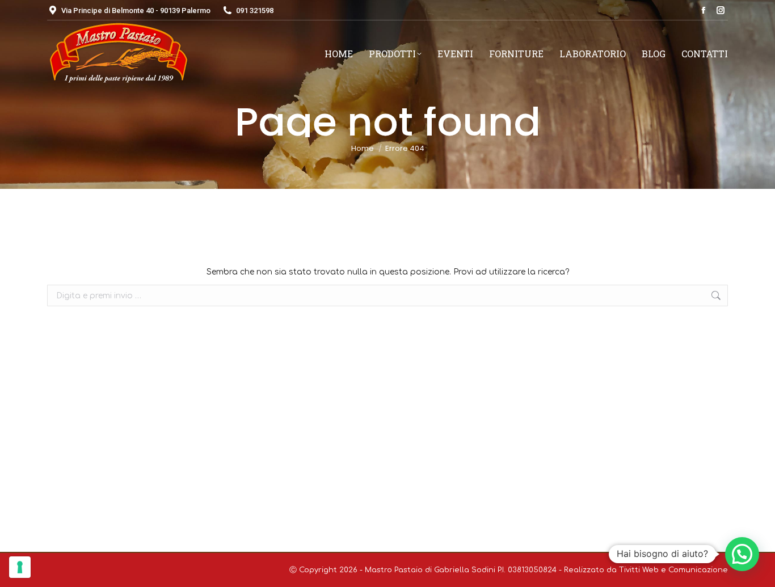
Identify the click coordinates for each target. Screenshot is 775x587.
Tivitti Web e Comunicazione (673, 570)
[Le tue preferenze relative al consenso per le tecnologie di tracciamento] (20, 567)
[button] (742, 554)
